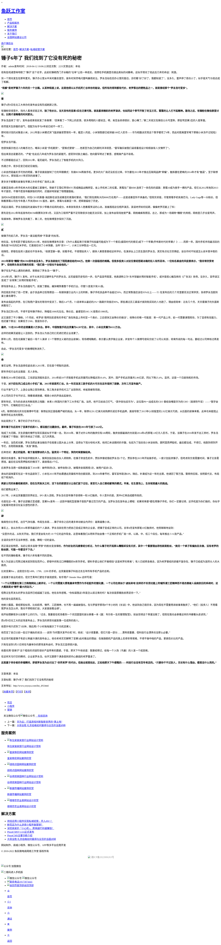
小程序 (10, 706)
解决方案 (12, 26)
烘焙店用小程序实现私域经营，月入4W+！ (30, 821)
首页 (9, 19)
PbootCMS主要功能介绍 (19, 835)
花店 (9, 702)
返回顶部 (29, 885)
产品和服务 (13, 23)
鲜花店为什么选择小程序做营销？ (25, 824)
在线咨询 (41, 715)
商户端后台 (7, 43)
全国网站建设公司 (16, 37)
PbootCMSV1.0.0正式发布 (20, 832)
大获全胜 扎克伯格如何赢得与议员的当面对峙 (41, 725)
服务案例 (12, 30)
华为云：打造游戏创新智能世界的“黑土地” (39, 722)
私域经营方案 (37, 49)
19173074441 (25, 882)
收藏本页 (8, 691)
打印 (19, 691)
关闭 (27, 691)
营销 (9, 709)
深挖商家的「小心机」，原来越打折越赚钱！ (30, 828)
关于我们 (12, 33)
